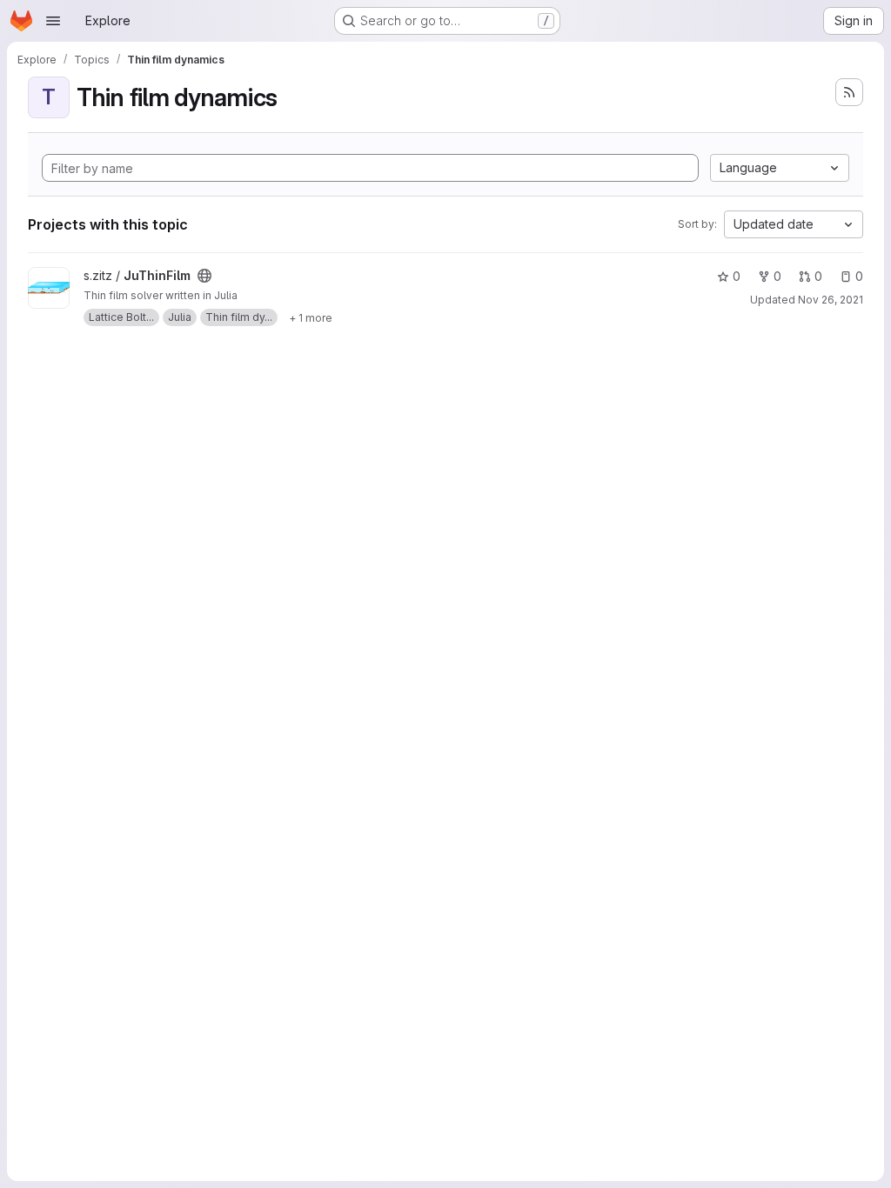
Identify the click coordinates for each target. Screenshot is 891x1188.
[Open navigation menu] (53, 21)
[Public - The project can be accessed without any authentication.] (204, 276)
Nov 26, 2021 (830, 299)
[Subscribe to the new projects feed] (849, 92)
